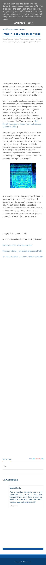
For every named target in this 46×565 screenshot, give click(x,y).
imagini (14, 42)
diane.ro (28, 562)
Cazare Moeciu (15, 488)
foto (9, 42)
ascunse (27, 39)
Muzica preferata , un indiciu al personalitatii (22, 251)
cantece (38, 39)
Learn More (19, 23)
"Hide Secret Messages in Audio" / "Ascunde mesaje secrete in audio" (22, 124)
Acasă (5, 29)
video (39, 42)
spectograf (32, 42)
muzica (20, 42)
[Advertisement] (24, 63)
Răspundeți (14, 506)
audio (32, 39)
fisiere (5, 42)
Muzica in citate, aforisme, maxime (17, 245)
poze (26, 42)
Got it (30, 23)
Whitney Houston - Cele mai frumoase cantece (23, 256)
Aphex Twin (19, 39)
